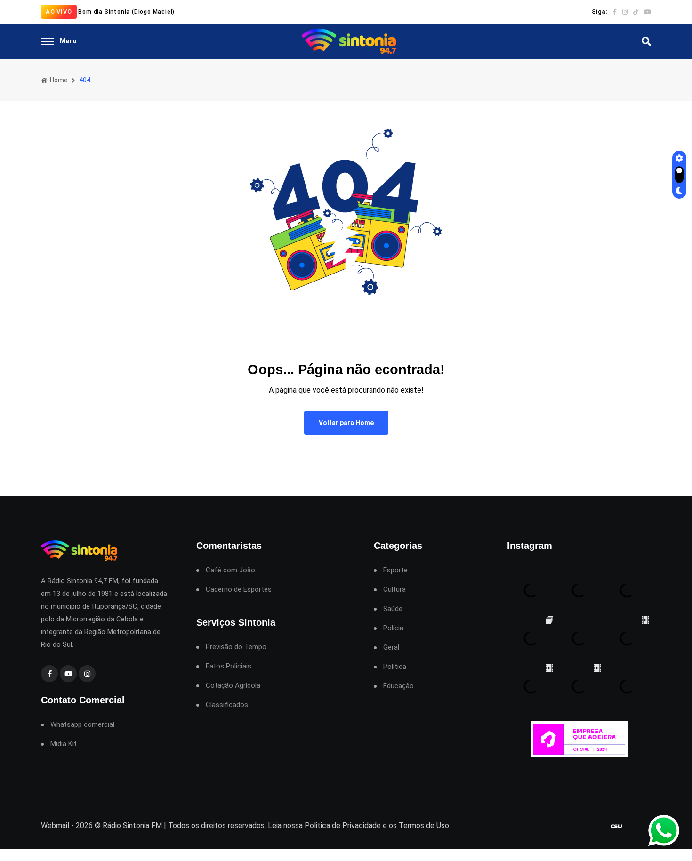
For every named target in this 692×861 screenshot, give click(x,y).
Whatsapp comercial (82, 724)
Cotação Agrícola (233, 685)
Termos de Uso (424, 825)
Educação (398, 686)
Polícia (393, 628)
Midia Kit (63, 744)
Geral (391, 647)
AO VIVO (59, 11)
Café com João (230, 570)
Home (58, 80)
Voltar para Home (346, 422)
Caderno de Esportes (239, 589)
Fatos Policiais (228, 666)
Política (394, 666)
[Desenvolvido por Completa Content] (616, 826)
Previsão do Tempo (236, 647)
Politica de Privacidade (343, 825)
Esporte (395, 570)
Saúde (392, 608)
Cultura (394, 589)
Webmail (55, 825)
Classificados (227, 704)
